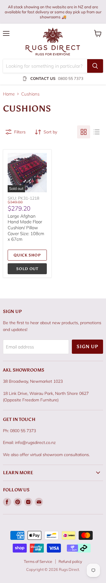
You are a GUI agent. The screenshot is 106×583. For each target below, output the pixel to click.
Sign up (87, 346)
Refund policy (70, 561)
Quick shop (27, 255)
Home (9, 93)
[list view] (96, 131)
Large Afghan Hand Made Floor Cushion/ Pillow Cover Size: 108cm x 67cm (26, 227)
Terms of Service (38, 561)
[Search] (95, 66)
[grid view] (83, 131)
